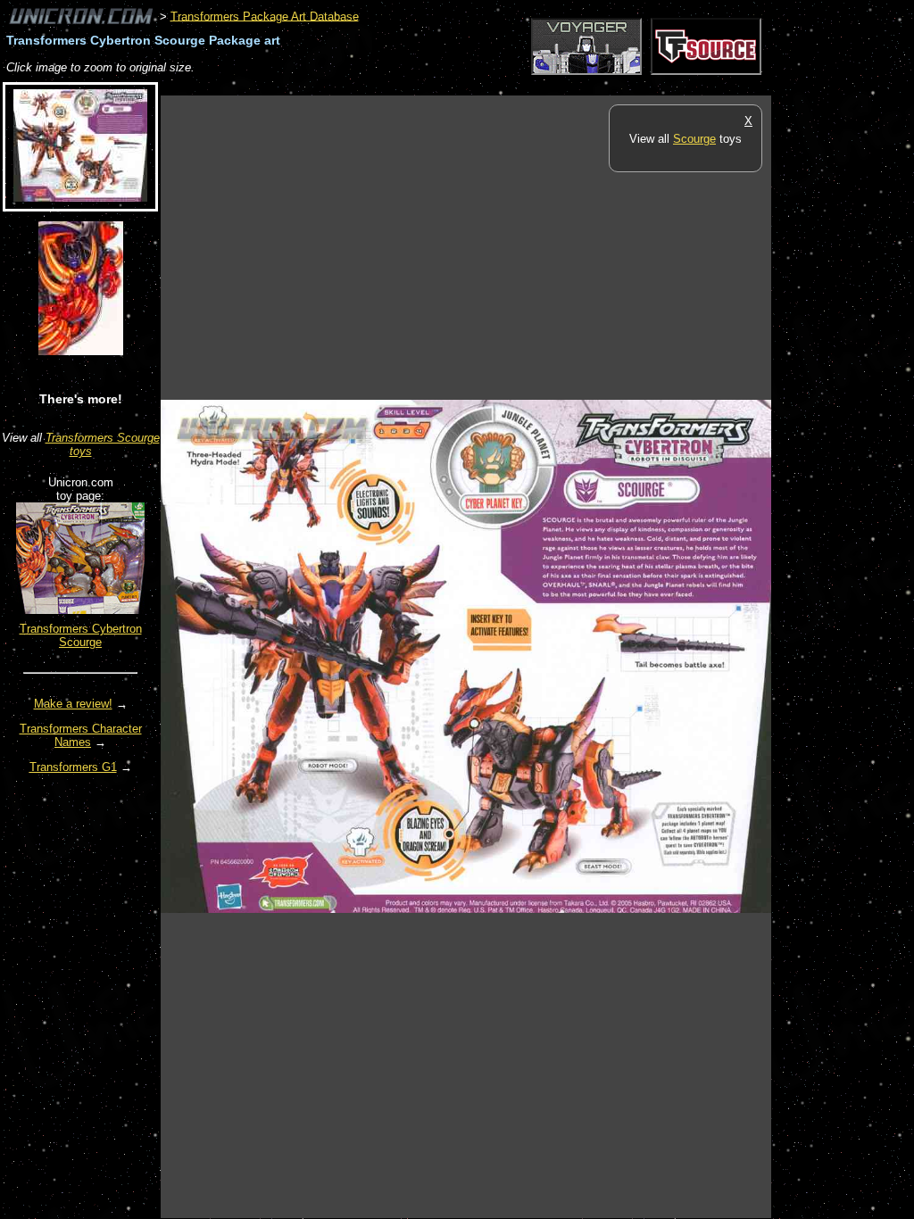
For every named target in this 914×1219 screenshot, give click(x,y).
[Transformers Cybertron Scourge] (80, 610)
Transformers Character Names (81, 735)
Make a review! (73, 703)
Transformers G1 (73, 767)
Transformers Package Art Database (264, 15)
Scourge (694, 138)
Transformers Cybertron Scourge (81, 635)
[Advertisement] (485, 86)
